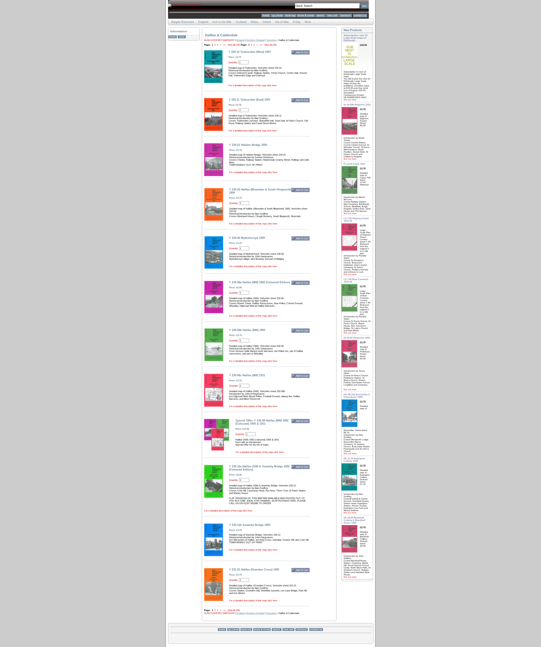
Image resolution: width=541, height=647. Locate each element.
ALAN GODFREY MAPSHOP (219, 40)
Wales (254, 21)
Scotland (241, 21)
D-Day (297, 21)
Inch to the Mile (221, 21)
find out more (350, 99)
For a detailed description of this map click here (252, 85)
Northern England (255, 40)
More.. (309, 21)
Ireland (266, 21)
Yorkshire (271, 40)
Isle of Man (282, 21)
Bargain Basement (182, 21)
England (203, 21)
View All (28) (234, 45)
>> (224, 45)
